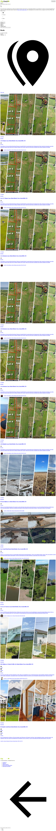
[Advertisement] (28, 274)
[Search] (0, 5)
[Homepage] (28, 1)
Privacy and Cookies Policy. (22, 9)
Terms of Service (5, 764)
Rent (2, 830)
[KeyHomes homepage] (28, 759)
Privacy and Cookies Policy (7, 765)
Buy (2, 828)
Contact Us (5, 762)
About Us (4, 763)
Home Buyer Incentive (6, 766)
